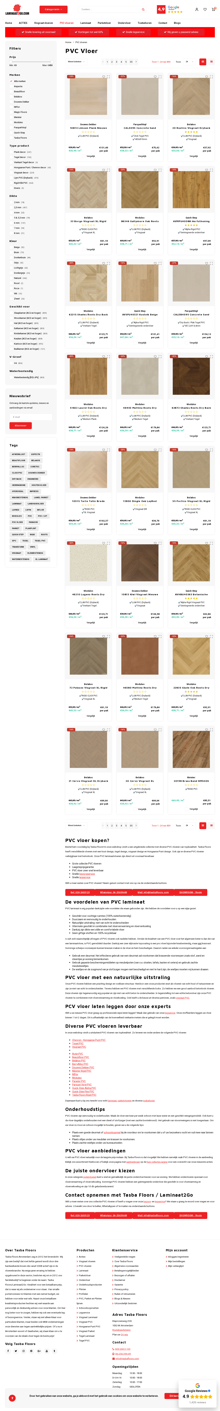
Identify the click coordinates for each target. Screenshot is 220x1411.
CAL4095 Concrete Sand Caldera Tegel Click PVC (140, 128)
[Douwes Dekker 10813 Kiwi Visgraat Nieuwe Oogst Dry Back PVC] (140, 563)
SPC (14, 540)
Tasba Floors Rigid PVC (84, 1095)
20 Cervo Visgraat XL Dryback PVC (140, 781)
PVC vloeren (67, 23)
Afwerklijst (18, 454)
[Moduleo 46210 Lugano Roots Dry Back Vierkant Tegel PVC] (88, 563)
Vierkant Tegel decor (26, 162)
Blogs (177, 23)
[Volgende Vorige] (136, 61)
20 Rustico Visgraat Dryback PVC (191, 128)
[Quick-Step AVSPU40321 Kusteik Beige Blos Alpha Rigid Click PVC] (140, 283)
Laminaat (85, 23)
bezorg (147, 1201)
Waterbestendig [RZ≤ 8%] (29, 377)
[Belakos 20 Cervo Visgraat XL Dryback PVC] (140, 749)
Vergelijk (91, 156)
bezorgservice (87, 874)
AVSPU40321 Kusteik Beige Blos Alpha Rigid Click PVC (140, 314)
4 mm (19, 212)
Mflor (40, 509)
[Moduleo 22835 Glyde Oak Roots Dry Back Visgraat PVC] (191, 656)
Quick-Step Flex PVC (83, 1091)
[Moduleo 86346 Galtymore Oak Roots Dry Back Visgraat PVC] (140, 190)
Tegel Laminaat (87, 1336)
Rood (18, 283)
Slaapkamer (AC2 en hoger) (30, 313)
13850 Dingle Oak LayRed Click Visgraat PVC (140, 501)
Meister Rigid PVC (81, 1071)
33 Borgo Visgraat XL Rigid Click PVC (88, 221)
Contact (162, 23)
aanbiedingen (133, 1162)
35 (131, 61)
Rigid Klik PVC (23, 183)
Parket (15, 528)
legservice (84, 877)
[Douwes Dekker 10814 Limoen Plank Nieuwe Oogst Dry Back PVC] (88, 96)
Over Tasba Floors (123, 1261)
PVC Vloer (17, 522)
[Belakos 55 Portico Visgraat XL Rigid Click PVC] (191, 469)
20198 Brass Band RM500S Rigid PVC (191, 781)
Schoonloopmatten (89, 1308)
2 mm (19, 202)
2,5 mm (20, 207)
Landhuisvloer (36, 503)
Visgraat (16, 553)
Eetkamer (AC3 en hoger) (29, 328)
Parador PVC (79, 1081)
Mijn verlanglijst (176, 1266)
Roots (44, 534)
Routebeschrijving (121, 1330)
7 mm (19, 228)
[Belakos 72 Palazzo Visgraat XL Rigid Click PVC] (88, 656)
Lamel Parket (41, 497)
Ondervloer (124, 23)
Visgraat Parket (87, 1331)
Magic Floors (20, 112)
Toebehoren (145, 23)
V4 (18, 363)
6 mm (19, 222)
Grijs (18, 262)
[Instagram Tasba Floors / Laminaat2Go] (24, 1351)
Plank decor (22, 152)
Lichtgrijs (21, 267)
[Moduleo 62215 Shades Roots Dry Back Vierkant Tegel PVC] (88, 283)
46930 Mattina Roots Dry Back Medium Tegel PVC (140, 408)
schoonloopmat (112, 1132)
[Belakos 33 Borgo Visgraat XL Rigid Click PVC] (88, 190)
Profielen (83, 1294)
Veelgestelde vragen (124, 1257)
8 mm (19, 233)
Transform (18, 547)
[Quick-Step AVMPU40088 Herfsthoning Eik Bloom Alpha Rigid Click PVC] (191, 190)
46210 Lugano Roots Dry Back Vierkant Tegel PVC (88, 594)
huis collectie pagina (157, 1162)
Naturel (20, 278)
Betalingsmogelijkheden (126, 1270)
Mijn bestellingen (176, 1261)
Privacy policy (121, 1289)
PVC (30, 516)
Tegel (25, 540)
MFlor (17, 107)
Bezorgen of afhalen (124, 1275)
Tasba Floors (20, 137)
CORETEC (34, 466)
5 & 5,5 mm (22, 217)
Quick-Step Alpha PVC (84, 1088)
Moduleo (18, 122)
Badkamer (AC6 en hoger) (29, 349)
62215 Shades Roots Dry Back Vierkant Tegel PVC (88, 314)
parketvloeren (125, 1100)
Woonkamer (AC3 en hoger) (30, 318)
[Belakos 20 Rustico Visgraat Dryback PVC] (191, 96)
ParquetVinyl (20, 127)
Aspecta (18, 86)
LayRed (15, 509)
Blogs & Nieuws (122, 1298)
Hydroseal (18, 491)
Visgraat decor (24, 172)
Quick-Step (19, 132)
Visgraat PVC (79, 1047)
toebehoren (149, 1100)
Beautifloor (19, 91)
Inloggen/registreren (178, 1257)
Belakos (18, 96)
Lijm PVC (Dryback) (26, 177)
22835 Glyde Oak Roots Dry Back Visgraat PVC (191, 687)
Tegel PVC (40, 540)
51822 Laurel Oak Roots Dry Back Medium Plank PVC (88, 408)
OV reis (124, 1334)
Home (8, 23)
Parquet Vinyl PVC (82, 1085)
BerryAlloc (18, 466)
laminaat (112, 1100)
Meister (17, 117)
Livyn (28, 509)
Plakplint (30, 528)
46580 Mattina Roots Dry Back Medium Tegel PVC (140, 687)
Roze (18, 288)
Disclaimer (119, 1280)
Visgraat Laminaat (88, 1317)
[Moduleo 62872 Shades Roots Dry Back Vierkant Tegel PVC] (191, 376)
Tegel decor (22, 157)
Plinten (82, 1289)
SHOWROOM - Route (190, 892)
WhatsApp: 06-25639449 (113, 892)
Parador (33, 522)
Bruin (19, 252)
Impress (34, 491)
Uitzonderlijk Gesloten (125, 1303)
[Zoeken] (143, 9)
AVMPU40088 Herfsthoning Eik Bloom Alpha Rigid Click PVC (191, 221)
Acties (82, 1257)
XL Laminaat (41, 559)
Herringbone (18, 485)
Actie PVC (77, 1054)
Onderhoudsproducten (90, 1284)
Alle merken (20, 81)
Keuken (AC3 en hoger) (28, 338)
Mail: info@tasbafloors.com (153, 892)
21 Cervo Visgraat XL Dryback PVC (88, 781)
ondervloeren (89, 1177)
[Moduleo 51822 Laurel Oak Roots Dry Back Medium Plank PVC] (88, 376)
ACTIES (23, 23)
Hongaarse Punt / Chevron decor (32, 167)
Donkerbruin (22, 257)
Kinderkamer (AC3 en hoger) (30, 333)
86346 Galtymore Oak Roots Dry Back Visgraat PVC (140, 221)
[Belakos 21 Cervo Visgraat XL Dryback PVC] (88, 749)
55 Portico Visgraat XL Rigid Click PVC (191, 501)
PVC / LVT (42, 516)
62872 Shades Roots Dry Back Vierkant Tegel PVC (191, 408)
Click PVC (17, 472)
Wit (18, 293)
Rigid (32, 534)
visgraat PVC (182, 998)
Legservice (84, 1312)
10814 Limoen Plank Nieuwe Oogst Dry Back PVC (88, 128)
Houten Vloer (39, 485)
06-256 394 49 (123, 1354)
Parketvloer (104, 23)
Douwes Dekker (21, 101)
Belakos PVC (79, 1061)
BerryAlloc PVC (80, 1064)
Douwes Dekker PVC (83, 1067)
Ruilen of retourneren (124, 1294)
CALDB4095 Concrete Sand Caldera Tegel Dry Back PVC (191, 314)
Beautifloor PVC (80, 1057)
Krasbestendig (20, 497)
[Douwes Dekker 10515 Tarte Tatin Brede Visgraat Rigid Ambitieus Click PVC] (88, 469)
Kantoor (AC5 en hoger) (28, 343)
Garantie (118, 1284)
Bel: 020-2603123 (80, 892)
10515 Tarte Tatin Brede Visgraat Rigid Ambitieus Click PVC (88, 501)
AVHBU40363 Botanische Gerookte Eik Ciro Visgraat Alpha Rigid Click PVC (191, 594)
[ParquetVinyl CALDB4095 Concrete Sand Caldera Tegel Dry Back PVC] (191, 283)
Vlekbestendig (35, 553)
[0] (213, 9)
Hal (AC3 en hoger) (26, 323)
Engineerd (33, 479)
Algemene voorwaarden (126, 1266)
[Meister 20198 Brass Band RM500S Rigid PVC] (191, 749)
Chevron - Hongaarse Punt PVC (89, 1040)
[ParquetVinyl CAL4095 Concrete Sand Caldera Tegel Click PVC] (140, 96)
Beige (19, 247)
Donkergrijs (22, 273)
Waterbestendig (20, 559)
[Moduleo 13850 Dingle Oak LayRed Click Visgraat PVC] (140, 469)
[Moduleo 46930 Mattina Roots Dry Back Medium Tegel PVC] (140, 376)
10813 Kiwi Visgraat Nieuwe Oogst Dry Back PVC (140, 594)
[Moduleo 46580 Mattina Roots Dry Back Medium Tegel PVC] (140, 656)
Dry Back (16, 479)
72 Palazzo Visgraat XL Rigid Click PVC (88, 687)
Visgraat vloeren (43, 23)
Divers (19, 188)
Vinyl (33, 547)
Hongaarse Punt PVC (89, 1326)
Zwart (19, 298)
